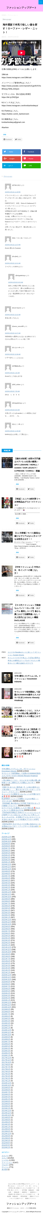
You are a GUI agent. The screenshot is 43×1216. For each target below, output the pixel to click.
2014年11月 (6, 1113)
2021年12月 (6, 947)
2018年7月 (6, 1042)
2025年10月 (6, 841)
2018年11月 (6, 1032)
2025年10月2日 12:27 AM (12, 333)
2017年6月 (6, 1069)
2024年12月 (6, 864)
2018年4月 (6, 1048)
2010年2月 (6, 1147)
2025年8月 (6, 846)
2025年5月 (6, 853)
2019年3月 (6, 1023)
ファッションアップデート (21, 7)
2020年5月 (6, 991)
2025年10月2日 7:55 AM (12, 391)
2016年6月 (6, 1094)
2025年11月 (6, 839)
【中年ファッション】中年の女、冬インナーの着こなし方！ (27, 570)
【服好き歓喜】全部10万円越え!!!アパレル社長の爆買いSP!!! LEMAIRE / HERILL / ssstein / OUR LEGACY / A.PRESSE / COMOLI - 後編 (27, 464)
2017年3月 (6, 1076)
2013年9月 (6, 1129)
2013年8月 (6, 1131)
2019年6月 (6, 1016)
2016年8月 (6, 1090)
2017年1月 (6, 1081)
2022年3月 (6, 940)
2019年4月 (6, 1021)
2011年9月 (6, 1143)
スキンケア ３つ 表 (24, 1186)
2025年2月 (6, 860)
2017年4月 (6, 1074)
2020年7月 (6, 986)
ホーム (35, 1186)
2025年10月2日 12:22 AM (12, 314)
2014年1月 (6, 1127)
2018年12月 (6, 1030)
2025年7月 (6, 848)
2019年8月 (6, 1012)
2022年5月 (6, 936)
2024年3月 (6, 885)
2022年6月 (6, 933)
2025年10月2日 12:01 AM (12, 263)
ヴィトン (5, 1167)
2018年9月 (6, 1037)
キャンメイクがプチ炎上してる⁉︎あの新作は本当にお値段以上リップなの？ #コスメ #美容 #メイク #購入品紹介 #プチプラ (24, 660)
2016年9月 (6, 1088)
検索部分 (24, 1192)
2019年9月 (6, 1009)
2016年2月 (6, 1099)
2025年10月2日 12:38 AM (12, 354)
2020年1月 (6, 1000)
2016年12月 (6, 1083)
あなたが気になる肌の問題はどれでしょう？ (21, 1184)
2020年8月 (6, 984)
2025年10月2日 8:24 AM (12, 410)
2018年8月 (6, 1039)
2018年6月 (6, 1044)
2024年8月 (6, 874)
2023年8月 (6, 901)
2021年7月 (6, 959)
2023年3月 (6, 913)
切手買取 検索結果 (28, 1190)
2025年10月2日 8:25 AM (15, 282)
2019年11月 (6, 1005)
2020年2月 (6, 998)
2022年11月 (6, 922)
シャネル (5, 1160)
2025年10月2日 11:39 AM (12, 431)
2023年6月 (6, 906)
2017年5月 (6, 1071)
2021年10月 (6, 952)
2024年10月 (6, 869)
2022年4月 (6, 938)
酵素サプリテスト (30, 1198)
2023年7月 (6, 903)
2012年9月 (6, 1136)
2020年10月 (6, 979)
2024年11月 (6, 867)
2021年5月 (6, 963)
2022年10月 (6, 924)
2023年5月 (6, 908)
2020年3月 (6, 996)
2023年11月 (6, 894)
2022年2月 (6, 943)
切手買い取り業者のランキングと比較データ (21, 1188)
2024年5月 (6, 880)
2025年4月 (6, 855)
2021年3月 (6, 968)
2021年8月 (6, 956)
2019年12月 (6, 1002)
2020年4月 (6, 993)
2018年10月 (6, 1035)
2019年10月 (6, 1007)
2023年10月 (6, 897)
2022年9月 (6, 927)
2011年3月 (6, 1145)
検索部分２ (33, 1192)
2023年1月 (6, 917)
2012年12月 (6, 1134)
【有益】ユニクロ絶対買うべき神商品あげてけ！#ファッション (27, 502)
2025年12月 (6, 837)
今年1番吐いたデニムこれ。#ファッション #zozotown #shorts (27, 679)
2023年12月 (6, 892)
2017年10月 (6, 1062)
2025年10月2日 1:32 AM (12, 373)
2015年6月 (6, 1106)
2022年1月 (6, 945)
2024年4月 (6, 883)
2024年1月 (6, 890)
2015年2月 (6, 1108)
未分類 (4, 1169)
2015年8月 (6, 1104)
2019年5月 (6, 1019)
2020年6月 (6, 989)
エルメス (5, 1156)
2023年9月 (6, 899)
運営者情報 (24, 1196)
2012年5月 (6, 1140)
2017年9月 (6, 1065)
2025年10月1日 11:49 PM (12, 192)
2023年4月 (6, 910)
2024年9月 (6, 871)
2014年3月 (6, 1124)
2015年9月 (6, 1101)
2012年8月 (6, 1138)
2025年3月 (6, 857)
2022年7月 (6, 931)
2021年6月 (6, 961)
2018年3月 (6, 1051)
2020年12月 (6, 975)
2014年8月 (6, 1120)
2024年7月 (6, 876)
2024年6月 (6, 878)
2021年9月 (6, 954)
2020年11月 (6, 977)
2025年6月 (6, 851)
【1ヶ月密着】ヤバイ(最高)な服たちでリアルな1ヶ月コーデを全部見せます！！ (27, 536)
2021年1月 (6, 973)
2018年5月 (6, 1046)
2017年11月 (6, 1060)
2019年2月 (6, 1025)
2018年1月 (6, 1055)
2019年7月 (6, 1014)
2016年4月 (6, 1097)
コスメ (4, 1158)
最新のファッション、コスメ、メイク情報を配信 (21, 1208)
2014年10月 (6, 1115)
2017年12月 (6, 1058)
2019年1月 (6, 1028)
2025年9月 (6, 844)
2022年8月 (6, 929)
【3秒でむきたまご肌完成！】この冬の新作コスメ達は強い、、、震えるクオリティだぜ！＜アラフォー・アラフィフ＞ (27, 735)
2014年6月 (6, 1122)
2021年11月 (6, 950)
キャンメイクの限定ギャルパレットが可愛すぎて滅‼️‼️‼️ (27, 754)
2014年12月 (6, 1111)
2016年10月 (6, 1085)
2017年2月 (6, 1078)
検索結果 (16, 1192)
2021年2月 (6, 970)
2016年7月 (6, 1092)
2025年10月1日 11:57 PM (12, 245)
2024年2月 (6, 887)
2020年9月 (6, 982)
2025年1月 (6, 862)
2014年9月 (6, 1117)
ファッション (8, 176)
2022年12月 (6, 920)
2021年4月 (6, 966)
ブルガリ (5, 1165)
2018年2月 (6, 1053)
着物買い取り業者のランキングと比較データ (21, 1194)
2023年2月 (6, 915)
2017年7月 (6, 1067)
